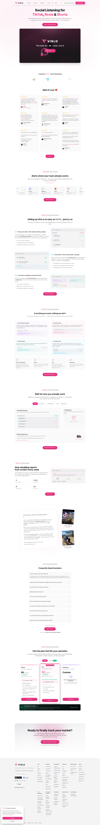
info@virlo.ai (22, 787)
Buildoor (66, 106)
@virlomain (71, 144)
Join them (49, 156)
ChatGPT (24, 822)
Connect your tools (49, 199)
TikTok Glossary (65, 777)
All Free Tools (40, 795)
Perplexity (29, 822)
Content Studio (68, 654)
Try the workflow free (49, 293)
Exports (35, 362)
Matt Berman (46, 103)
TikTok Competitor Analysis (64, 796)
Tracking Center (57, 341)
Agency (35, 403)
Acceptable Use (82, 774)
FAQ (63, 766)
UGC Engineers (51, 403)
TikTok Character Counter (47, 802)
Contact (63, 773)
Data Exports (56, 784)
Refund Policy (81, 778)
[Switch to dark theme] (61, 3)
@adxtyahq (67, 147)
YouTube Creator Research (56, 777)
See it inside (49, 493)
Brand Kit (39, 775)
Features (29, 2)
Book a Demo (70, 699)
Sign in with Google (70, 2)
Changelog (64, 770)
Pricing (48, 2)
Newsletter (39, 779)
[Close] (22, 807)
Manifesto (39, 773)
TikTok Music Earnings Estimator (56, 803)
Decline (12, 821)
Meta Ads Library (57, 323)
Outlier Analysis (21, 341)
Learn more (11, 814)
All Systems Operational (21, 773)
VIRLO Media (39, 777)
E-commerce (42, 403)
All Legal (80, 766)
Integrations (72, 362)
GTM (57, 403)
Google (39, 822)
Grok (33, 822)
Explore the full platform (49, 374)
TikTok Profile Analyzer (21, 362)
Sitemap (63, 785)
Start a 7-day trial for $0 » (50, 24)
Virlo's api (32, 135)
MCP (56, 2)
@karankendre (47, 123)
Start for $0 (29, 699)
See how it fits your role (49, 447)
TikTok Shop (48, 770)
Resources (42, 2)
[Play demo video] (50, 46)
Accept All (12, 818)
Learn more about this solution (23, 440)
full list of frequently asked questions (53, 632)
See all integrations (50, 182)
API (52, 2)
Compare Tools (65, 783)
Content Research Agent (23, 323)
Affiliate (63, 775)
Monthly (45, 660)
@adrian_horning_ (47, 138)
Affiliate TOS (81, 780)
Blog (63, 768)
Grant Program (40, 781)
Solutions (35, 2)
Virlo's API (52, 114)
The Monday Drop (45, 98)
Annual (53, 660)
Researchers (48, 786)
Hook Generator (40, 805)
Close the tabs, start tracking (49, 741)
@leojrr (24, 143)
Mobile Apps (63, 403)
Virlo (22, 98)
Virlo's (33, 102)
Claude (36, 822)
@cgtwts (66, 122)
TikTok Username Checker (48, 797)
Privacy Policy (81, 772)
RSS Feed (64, 787)
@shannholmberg (27, 122)
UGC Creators (48, 766)
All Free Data (72, 766)
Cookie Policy (81, 776)
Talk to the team (49, 628)
